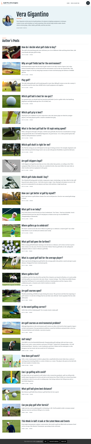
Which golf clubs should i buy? (35, 177)
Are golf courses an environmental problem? (41, 323)
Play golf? (26, 80)
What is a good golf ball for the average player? (42, 257)
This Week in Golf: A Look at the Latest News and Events (46, 421)
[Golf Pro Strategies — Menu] (88, 3)
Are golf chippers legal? (32, 160)
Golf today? (27, 339)
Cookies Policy (39, 441)
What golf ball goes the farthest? (36, 241)
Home (68, 3)
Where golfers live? (30, 274)
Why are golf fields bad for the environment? (41, 63)
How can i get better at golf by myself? (39, 193)
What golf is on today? (31, 209)
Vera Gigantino (75, 3)
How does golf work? (31, 356)
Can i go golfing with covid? (34, 372)
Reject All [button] (63, 441)
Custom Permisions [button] (54, 441)
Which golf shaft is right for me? (36, 144)
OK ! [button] (45, 441)
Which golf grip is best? (32, 112)
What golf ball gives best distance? (37, 388)
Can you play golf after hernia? (35, 405)
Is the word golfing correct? (34, 307)
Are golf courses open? (32, 290)
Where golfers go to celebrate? (35, 225)
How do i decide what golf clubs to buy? (39, 47)
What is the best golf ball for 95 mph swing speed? (44, 128)
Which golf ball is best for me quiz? (37, 96)
